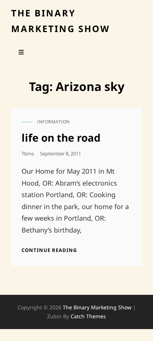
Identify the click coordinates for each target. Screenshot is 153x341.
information (53, 122)
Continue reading (49, 250)
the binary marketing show (97, 307)
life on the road (61, 137)
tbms (28, 153)
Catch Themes (88, 316)
